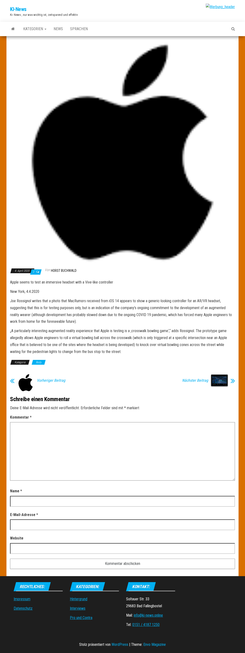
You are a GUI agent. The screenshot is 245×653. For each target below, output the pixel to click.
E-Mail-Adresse (24, 514)
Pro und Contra (81, 617)
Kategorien (33, 29)
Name (16, 491)
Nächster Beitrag (195, 380)
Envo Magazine (154, 644)
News (58, 29)
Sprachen (79, 29)
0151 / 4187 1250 (146, 624)
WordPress (119, 644)
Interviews (77, 608)
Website (16, 538)
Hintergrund (78, 599)
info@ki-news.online (148, 615)
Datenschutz (23, 608)
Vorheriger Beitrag (51, 380)
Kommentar (21, 417)
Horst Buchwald (64, 271)
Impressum (22, 599)
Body (38, 362)
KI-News (18, 9)
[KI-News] (13, 29)
